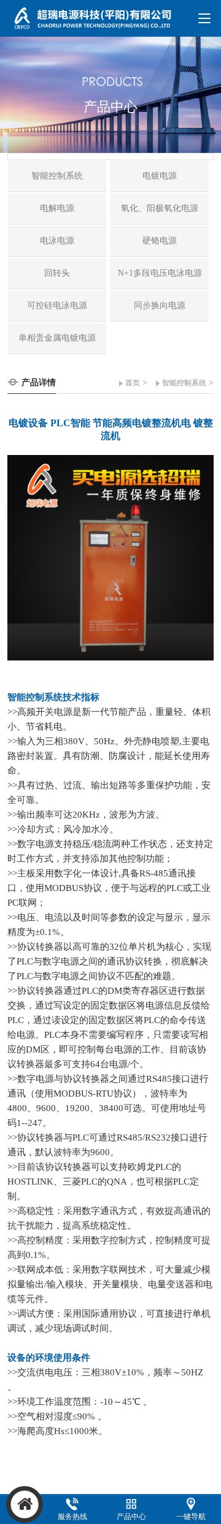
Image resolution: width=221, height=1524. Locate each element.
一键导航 (191, 1516)
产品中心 (131, 1516)
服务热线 (72, 1516)
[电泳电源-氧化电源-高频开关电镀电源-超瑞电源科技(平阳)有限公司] (95, 23)
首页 (132, 383)
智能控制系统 (184, 383)
